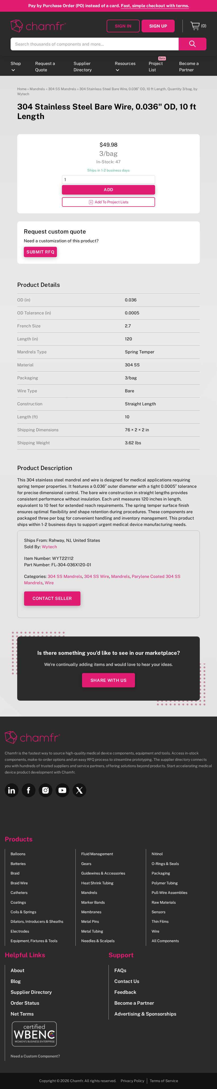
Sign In (123, 26)
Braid (15, 873)
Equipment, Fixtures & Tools (34, 941)
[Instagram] (45, 790)
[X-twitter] (79, 790)
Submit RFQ (40, 251)
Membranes (91, 912)
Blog (16, 981)
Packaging (161, 873)
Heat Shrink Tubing (97, 883)
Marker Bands (93, 902)
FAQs (120, 970)
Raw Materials (164, 902)
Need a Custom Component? (35, 1056)
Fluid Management (97, 854)
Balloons (18, 854)
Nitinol (157, 854)
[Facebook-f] (28, 790)
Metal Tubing (92, 931)
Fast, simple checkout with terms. (155, 5)
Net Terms (22, 1014)
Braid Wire (19, 883)
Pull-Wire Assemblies (169, 892)
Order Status (25, 1003)
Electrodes (20, 931)
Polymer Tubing (165, 883)
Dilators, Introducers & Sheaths (37, 921)
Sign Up (158, 26)
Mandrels (37, 89)
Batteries (18, 864)
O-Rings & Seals (165, 864)
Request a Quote (45, 66)
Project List (156, 66)
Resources (125, 63)
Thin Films (160, 921)
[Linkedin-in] (12, 790)
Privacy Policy (132, 1081)
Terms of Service (164, 1081)
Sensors (158, 912)
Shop (16, 63)
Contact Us (126, 981)
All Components (165, 941)
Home (21, 89)
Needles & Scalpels (98, 941)
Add (108, 189)
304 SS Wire (96, 576)
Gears (86, 864)
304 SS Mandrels (62, 89)
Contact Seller (52, 598)
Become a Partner (189, 66)
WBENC (31, 1034)
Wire (49, 582)
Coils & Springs (23, 912)
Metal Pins (90, 921)
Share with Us (108, 680)
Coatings (18, 902)
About (17, 970)
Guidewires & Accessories (103, 873)
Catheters (19, 892)
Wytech (49, 546)
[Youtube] (62, 790)
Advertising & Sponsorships (145, 1014)
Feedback (125, 992)
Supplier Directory (83, 66)
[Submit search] (192, 44)
